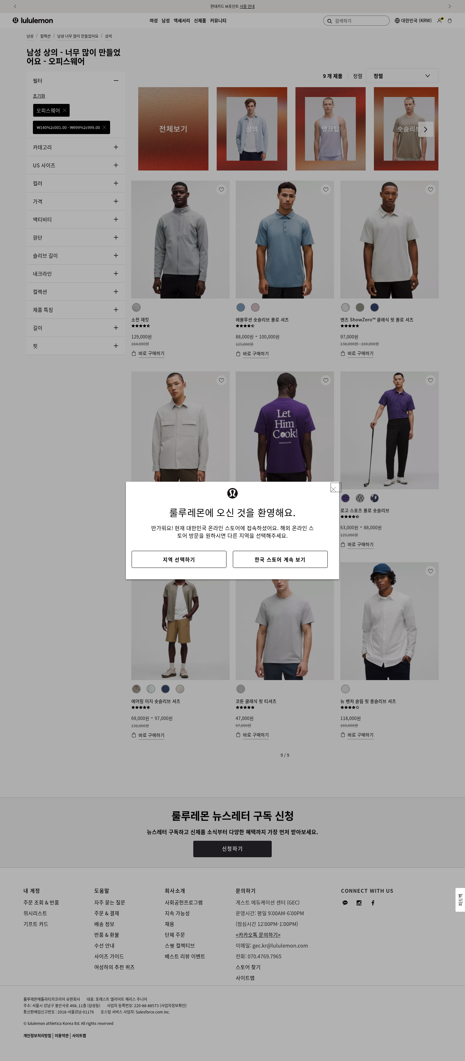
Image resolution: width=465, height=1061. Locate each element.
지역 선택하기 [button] (179, 559)
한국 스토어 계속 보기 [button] (280, 559)
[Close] (336, 487)
